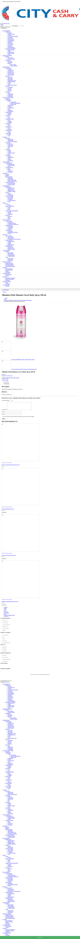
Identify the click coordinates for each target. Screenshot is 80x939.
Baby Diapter (10, 238)
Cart (5, 610)
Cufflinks (10, 69)
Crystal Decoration (12, 200)
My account (6, 612)
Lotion (9, 82)
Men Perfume (10, 57)
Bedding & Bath (9, 245)
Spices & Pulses (9, 112)
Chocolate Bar (11, 107)
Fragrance (8, 174)
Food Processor (11, 39)
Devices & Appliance (10, 279)
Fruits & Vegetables (7, 281)
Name (3, 411)
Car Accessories (6, 284)
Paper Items (10, 231)
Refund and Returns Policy (9, 615)
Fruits (7, 282)
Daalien (9, 114)
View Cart (2, 681)
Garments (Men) (9, 163)
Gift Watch (10, 199)
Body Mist (10, 62)
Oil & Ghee (8, 115)
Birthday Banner (11, 188)
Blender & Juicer (11, 34)
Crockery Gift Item (9, 195)
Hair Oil (9, 89)
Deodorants (8, 60)
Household (5, 173)
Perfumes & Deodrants (7, 55)
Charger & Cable (9, 263)
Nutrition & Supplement (10, 278)
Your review (4, 409)
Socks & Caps (11, 236)
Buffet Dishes (11, 157)
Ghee (9, 117)
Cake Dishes (10, 160)
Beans (9, 100)
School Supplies (9, 221)
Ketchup (9, 129)
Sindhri (9, 193)
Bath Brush (10, 177)
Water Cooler (10, 144)
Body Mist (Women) (15, 377)
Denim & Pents (11, 164)
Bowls (9, 158)
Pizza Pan (10, 45)
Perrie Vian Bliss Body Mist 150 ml (8, 508)
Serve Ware (8, 155)
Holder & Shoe (11, 53)
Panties (9, 169)
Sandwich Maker (11, 47)
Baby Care (5, 234)
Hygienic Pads (11, 70)
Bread (9, 207)
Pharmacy (5, 276)
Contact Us (6, 616)
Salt (9, 125)
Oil (8, 116)
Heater (9, 51)
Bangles (7, 271)
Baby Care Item (9, 235)
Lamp (9, 201)
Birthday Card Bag (12, 191)
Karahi (9, 151)
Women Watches (11, 255)
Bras (9, 168)
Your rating (4, 400)
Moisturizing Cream (12, 80)
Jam (9, 127)
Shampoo (10, 90)
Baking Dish (10, 139)
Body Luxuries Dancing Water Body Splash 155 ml (11, 464)
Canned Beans (13, 102)
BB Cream (10, 78)
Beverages (8, 98)
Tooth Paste (10, 95)
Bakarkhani (10, 214)
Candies (9, 106)
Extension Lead (11, 52)
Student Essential (9, 225)
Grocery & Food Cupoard (8, 97)
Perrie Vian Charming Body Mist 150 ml (9, 555)
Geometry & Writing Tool (13, 224)
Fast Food (8, 215)
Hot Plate (10, 42)
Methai (9, 205)
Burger (9, 218)
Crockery (5, 137)
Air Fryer (10, 33)
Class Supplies (8, 230)
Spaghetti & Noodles (10, 118)
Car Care (7, 286)
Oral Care (7, 91)
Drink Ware (8, 142)
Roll (9, 217)
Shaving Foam (11, 72)
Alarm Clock (10, 258)
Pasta (9, 120)
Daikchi (9, 150)
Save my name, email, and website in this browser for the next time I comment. (18, 416)
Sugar (9, 124)
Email (7, 378)
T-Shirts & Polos (11, 165)
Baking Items (10, 140)
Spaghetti (10, 122)
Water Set (10, 143)
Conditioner (10, 87)
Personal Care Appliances (11, 48)
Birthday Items (8, 186)
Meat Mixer (10, 43)
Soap (9, 83)
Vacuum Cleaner (11, 184)
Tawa (9, 153)
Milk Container (11, 244)
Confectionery (8, 99)
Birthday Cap (10, 189)
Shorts (9, 166)
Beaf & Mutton (9, 274)
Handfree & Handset (10, 264)
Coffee (9, 134)
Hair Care (7, 86)
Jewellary (5, 267)
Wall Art (7, 192)
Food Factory (10, 38)
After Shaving (11, 74)
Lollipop (9, 109)
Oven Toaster (10, 44)
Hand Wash (10, 79)
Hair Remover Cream (12, 85)
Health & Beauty (6, 66)
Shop (5, 609)
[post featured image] (20, 460)
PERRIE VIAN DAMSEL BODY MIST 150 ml (10, 601)
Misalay (9, 113)
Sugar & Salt (8, 123)
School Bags (10, 226)
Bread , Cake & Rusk (10, 206)
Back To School (6, 219)
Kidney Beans (13, 104)
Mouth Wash (10, 94)
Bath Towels (10, 247)
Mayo (9, 131)
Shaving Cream (11, 73)
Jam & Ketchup (9, 126)
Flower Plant (10, 197)
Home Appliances (6, 30)
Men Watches (10, 253)
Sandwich (10, 216)
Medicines (8, 280)
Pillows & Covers (11, 249)
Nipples (9, 242)
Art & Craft (10, 222)
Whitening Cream (11, 81)
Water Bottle (10, 146)
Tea (9, 135)
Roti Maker (10, 46)
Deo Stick (10, 61)
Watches (7, 251)
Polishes (7, 175)
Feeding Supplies (9, 240)
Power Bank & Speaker (10, 266)
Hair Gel (10, 88)
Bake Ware (8, 138)
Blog (5, 614)
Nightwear (10, 172)
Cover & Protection (9, 265)
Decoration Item (6, 185)
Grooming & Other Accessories (14, 239)
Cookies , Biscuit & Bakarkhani (12, 210)
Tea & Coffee (8, 133)
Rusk (9, 209)
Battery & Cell (11, 49)
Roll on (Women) (14, 65)
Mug (9, 147)
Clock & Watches (6, 250)
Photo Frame (10, 194)
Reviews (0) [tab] (6, 383)
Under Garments (6, 161)
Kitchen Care (8, 31)
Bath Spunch (10, 178)
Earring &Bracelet (9, 269)
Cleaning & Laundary (10, 182)
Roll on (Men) (13, 64)
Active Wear (10, 170)
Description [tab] (6, 382)
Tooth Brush (10, 96)
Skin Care (8, 76)
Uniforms (10, 228)
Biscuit (9, 213)
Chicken (7, 275)
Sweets (7, 203)
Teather (9, 243)
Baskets (9, 159)
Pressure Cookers (11, 152)
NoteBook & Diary (12, 223)
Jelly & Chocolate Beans (15, 103)
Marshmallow (11, 111)
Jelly (9, 108)
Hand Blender (11, 40)
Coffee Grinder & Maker (13, 36)
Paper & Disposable (12, 180)
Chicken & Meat (6, 273)
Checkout (6, 611)
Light (9, 54)
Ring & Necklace (9, 268)
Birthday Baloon (11, 190)
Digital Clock (10, 259)
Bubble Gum (10, 105)
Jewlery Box (10, 198)
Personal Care (8, 68)
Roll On (9, 63)
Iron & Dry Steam (11, 183)
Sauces (9, 132)
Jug (8, 148)
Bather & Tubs (11, 248)
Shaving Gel (10, 71)
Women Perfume (11, 59)
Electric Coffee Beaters (12, 141)
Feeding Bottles (11, 241)
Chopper (10, 35)
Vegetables (8, 283)
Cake (9, 208)
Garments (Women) (9, 167)
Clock (7, 257)
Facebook (4, 378)
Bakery (4, 202)
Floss (9, 92)
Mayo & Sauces (9, 130)
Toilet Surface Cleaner (12, 181)
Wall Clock (10, 260)
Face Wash (10, 77)
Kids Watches (11, 252)
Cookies (9, 211)
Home (5, 608)
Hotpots (9, 156)
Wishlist (5, 607)
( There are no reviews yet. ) (7, 375)
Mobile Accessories (7, 261)
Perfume (7, 56)
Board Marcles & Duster (13, 232)
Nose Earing (8, 272)
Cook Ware (8, 149)
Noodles (9, 121)
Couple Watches (11, 256)
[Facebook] (0, 665)
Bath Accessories (9, 176)
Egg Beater (10, 37)
